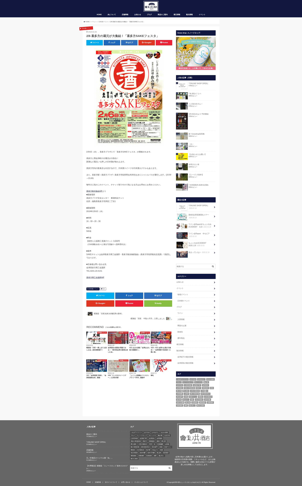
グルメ (179, 382)
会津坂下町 (197, 385)
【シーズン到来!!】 (196, 175)
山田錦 (186, 394)
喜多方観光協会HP (94, 191)
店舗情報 (125, 14)
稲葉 (192, 400)
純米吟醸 (207, 400)
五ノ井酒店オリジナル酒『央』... (99, 458)
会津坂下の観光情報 (185, 357)
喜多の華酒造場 (189, 388)
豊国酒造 (203, 402)
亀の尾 (206, 382)
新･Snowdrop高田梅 (196, 134)
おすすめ (193, 379)
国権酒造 (205, 388)
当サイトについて (111, 482)
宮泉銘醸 (179, 394)
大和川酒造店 (195, 391)
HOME (99, 14)
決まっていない (199, 252)
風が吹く (192, 405)
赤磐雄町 (210, 402)
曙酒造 (200, 397)
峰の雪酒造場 (195, 394)
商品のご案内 (163, 14)
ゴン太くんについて (141, 482)
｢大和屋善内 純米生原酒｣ (199, 185)
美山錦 (188, 402)
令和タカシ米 (194, 164)
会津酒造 (179, 388)
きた (104, 289)
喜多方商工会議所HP (95, 277)
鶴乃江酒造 (200, 405)
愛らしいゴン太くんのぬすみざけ (189, 482)
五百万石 (179, 385)
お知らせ (137, 14)
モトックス (198, 382)
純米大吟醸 (180, 402)
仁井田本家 (187, 385)
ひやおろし (201, 379)
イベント (202, 14)
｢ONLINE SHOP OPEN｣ (198, 83)
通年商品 (181, 338)
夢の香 (179, 391)
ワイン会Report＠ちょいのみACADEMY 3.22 (200, 225)
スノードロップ (188, 382)
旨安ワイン (192, 397)
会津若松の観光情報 (185, 363)
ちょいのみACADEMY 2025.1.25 (198, 244)
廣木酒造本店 (205, 394)
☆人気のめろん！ (196, 104)
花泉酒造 (195, 402)
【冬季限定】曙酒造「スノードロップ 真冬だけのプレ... (107, 467)
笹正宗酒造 (199, 400)
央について (112, 14)
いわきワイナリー (182, 379)
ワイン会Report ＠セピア (199, 235)
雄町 (185, 405)
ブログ (149, 14)
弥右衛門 (179, 397)
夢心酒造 (186, 391)
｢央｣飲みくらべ (195, 94)
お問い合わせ (125, 482)
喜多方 (198, 388)
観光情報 (189, 14)
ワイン (180, 313)
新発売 (180, 332)
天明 (202, 391)
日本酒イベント (94, 289)
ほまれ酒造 (210, 379)
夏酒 (211, 388)
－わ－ (191, 144)
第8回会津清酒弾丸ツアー (199, 216)
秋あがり (186, 400)
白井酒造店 (208, 397)
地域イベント (182, 294)
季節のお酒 (181, 326)
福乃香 (179, 400)
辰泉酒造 (179, 405)
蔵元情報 (177, 14)
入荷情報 (181, 319)
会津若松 (205, 385)
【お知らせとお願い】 (197, 154)
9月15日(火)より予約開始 (199, 114)
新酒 (185, 397)
